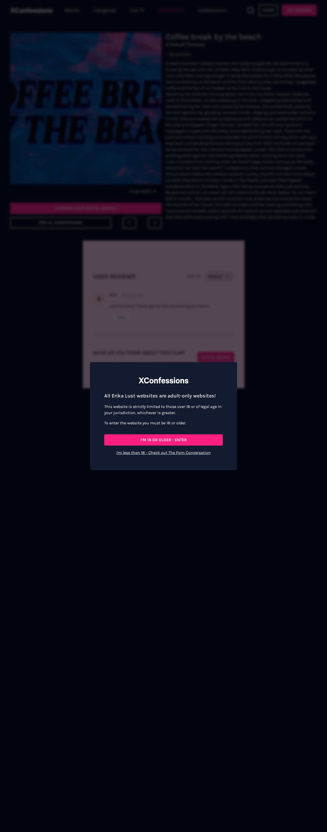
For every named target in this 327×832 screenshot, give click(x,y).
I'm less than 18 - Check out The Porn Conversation (163, 452)
